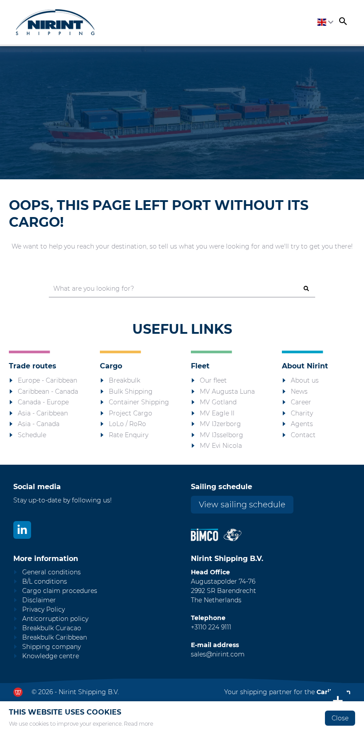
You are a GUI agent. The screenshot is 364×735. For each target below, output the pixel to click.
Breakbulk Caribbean (54, 637)
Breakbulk (124, 380)
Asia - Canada (38, 424)
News (299, 391)
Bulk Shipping (131, 391)
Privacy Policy (43, 609)
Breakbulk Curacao (51, 628)
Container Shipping (139, 402)
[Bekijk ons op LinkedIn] (22, 530)
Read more (138, 723)
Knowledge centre (50, 656)
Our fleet (213, 380)
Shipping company (51, 647)
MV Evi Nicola (221, 446)
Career (301, 402)
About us (305, 380)
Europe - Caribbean (47, 380)
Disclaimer (39, 600)
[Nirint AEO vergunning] (232, 535)
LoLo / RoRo (127, 424)
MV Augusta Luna (227, 391)
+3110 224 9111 (211, 627)
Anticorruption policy (55, 619)
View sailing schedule (242, 505)
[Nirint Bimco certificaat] (207, 535)
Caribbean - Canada (48, 391)
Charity (302, 413)
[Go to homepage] (55, 22)
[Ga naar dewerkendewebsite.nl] (18, 692)
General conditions (51, 572)
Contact (303, 435)
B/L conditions (44, 581)
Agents (302, 424)
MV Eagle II (217, 413)
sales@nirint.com (218, 654)
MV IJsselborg (221, 435)
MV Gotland (218, 402)
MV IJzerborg (220, 424)
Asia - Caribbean (43, 413)
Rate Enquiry (128, 435)
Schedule (32, 435)
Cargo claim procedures (59, 591)
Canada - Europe (43, 402)
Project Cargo (130, 413)
